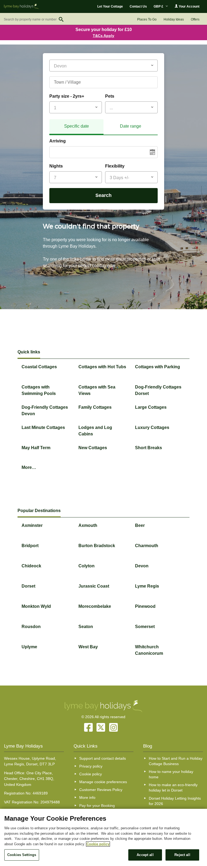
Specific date (76, 126)
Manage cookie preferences (103, 782)
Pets (109, 96)
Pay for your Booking (97, 805)
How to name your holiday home (171, 774)
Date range (130, 126)
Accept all (145, 855)
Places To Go (147, 19)
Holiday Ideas (174, 19)
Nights (56, 166)
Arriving (57, 141)
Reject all (182, 855)
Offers (195, 19)
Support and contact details (102, 758)
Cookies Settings (21, 855)
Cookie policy (90, 774)
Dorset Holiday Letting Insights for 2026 (175, 801)
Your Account (188, 6)
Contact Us (138, 6)
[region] (103, 837)
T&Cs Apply (103, 35)
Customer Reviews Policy (100, 789)
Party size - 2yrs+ (66, 96)
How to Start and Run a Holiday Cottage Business (175, 761)
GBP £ (159, 6)
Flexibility (115, 166)
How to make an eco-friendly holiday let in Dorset (173, 787)
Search (103, 195)
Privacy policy (90, 766)
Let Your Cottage (110, 6)
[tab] (76, 127)
